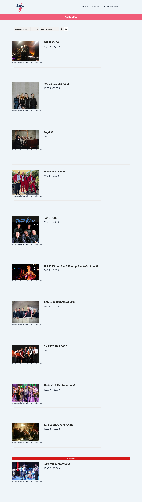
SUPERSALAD (51, 42)
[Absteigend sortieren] (37, 29)
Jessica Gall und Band (56, 84)
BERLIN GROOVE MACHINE (58, 424)
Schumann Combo (54, 171)
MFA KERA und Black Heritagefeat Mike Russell (71, 266)
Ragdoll (48, 132)
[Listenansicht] (66, 29)
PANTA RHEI (50, 217)
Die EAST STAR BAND (55, 346)
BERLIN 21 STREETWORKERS (59, 302)
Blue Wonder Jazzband (57, 464)
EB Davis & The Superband (59, 385)
